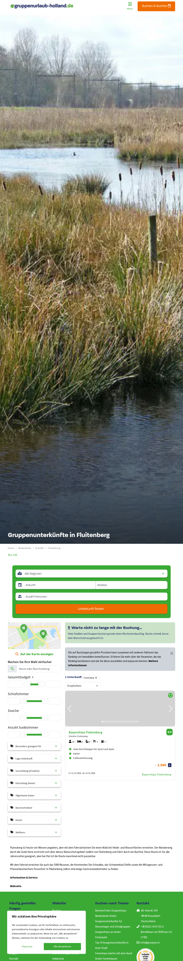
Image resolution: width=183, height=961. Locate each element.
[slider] (27, 684)
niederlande (24, 548)
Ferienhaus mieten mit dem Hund (113, 953)
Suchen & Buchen (155, 6)
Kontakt (13, 959)
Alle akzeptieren (62, 946)
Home (11, 548)
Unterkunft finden (91, 609)
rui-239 (12, 555)
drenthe (39, 548)
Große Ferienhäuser (106, 959)
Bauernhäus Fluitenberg (156, 775)
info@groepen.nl (150, 943)
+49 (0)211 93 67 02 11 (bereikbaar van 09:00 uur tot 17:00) (156, 932)
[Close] (172, 653)
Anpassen (27, 946)
